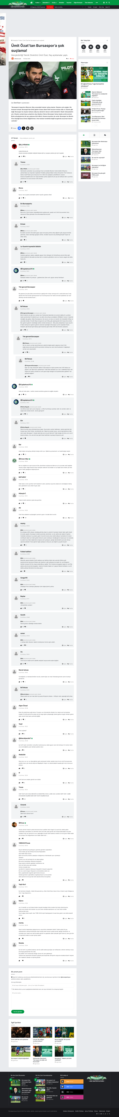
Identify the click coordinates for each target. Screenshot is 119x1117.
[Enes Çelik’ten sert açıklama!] (20, 1032)
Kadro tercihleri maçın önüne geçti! (64, 7)
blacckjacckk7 (25, 738)
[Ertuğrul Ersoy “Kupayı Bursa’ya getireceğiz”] (86, 111)
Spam (65, 156)
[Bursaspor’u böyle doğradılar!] (20, 1051)
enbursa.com (17, 58)
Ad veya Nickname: (16, 982)
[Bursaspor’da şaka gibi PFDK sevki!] (86, 175)
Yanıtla (72, 156)
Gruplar (95, 7)
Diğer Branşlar (78, 2)
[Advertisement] (59, 24)
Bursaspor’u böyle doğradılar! (20, 1058)
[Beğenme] (24, 156)
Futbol (37, 2)
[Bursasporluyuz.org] (18, 4)
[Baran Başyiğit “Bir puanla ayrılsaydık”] (64, 1032)
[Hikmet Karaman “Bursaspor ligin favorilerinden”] (86, 151)
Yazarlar (68, 2)
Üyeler (89, 7)
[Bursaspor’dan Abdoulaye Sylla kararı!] (86, 144)
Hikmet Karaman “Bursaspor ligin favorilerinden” (97, 151)
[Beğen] (19, 156)
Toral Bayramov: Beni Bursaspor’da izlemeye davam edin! (98, 118)
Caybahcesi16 (27, 269)
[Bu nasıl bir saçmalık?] (86, 160)
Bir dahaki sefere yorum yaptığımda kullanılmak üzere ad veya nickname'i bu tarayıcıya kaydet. (38, 989)
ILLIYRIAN (24, 145)
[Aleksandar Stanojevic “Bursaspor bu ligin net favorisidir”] (42, 1051)
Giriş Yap (101, 7)
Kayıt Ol (107, 7)
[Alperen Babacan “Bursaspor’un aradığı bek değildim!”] (86, 94)
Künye (96, 1111)
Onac (22, 823)
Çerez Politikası (89, 1111)
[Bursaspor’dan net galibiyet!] (40, 1098)
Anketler (61, 2)
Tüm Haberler (89, 2)
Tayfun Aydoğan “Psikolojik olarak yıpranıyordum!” (97, 102)
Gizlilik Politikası (79, 1111)
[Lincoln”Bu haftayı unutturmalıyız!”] (42, 1032)
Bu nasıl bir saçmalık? (98, 157)
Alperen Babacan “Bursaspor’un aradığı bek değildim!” (99, 93)
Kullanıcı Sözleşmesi (68, 1111)
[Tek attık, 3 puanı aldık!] (40, 1090)
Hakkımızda (102, 1111)
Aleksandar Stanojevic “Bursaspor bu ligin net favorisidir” (40, 1060)
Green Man (24, 459)
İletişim (108, 1111)
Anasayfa (15, 40)
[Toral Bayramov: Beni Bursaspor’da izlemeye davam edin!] (86, 119)
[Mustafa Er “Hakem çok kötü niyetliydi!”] (64, 1051)
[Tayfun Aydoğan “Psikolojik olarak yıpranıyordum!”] (86, 103)
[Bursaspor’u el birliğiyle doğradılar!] (86, 168)
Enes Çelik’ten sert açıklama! (19, 1039)
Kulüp (54, 2)
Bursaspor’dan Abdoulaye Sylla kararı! (26, 1082)
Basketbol (46, 2)
